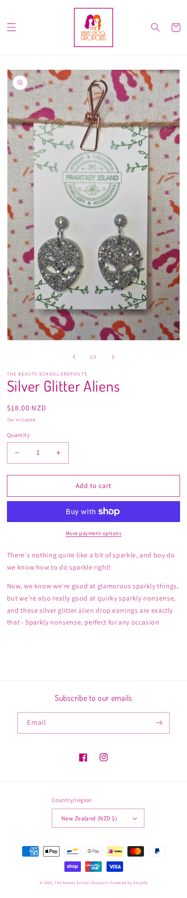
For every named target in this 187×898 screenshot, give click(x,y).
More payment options (94, 533)
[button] (11, 27)
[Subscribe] (159, 723)
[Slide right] (113, 356)
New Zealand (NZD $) (89, 818)
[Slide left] (73, 356)
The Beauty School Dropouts (81, 882)
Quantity (18, 435)
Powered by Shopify (128, 882)
